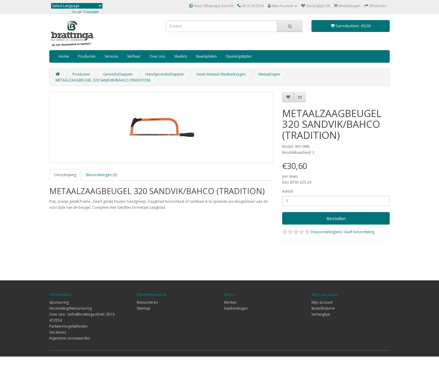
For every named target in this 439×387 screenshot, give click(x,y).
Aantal (287, 191)
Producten (87, 56)
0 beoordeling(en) (326, 231)
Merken (230, 302)
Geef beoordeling (359, 231)
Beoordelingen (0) (101, 174)
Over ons (157, 56)
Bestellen (336, 218)
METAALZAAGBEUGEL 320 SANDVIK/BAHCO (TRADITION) (103, 80)
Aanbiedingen (236, 308)
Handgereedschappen (164, 74)
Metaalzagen (269, 74)
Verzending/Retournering (70, 308)
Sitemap (144, 308)
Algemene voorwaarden (69, 338)
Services (111, 56)
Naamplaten (206, 56)
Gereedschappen (118, 74)
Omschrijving (65, 174)
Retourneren (147, 302)
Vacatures (57, 332)
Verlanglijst (320, 314)
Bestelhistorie (323, 308)
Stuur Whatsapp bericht (213, 5)
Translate (91, 11)
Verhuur (134, 56)
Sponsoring (59, 302)
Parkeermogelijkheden (68, 326)
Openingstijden (239, 56)
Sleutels (180, 56)
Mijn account (322, 302)
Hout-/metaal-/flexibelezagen (221, 74)
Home (64, 56)
